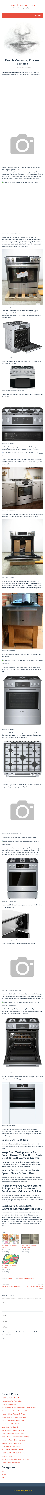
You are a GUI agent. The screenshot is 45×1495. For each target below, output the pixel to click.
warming (30, 1278)
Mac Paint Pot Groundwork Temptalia (13, 1450)
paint (3, 1477)
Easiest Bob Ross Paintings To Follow (13, 1414)
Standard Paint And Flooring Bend (12, 1401)
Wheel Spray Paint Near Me (10, 1427)
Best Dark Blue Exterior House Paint (13, 1420)
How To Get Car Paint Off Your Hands (13, 1430)
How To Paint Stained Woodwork (11, 1285)
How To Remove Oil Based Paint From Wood (15, 1411)
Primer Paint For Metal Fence (10, 1446)
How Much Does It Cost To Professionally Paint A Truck (19, 1408)
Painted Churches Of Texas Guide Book (14, 1417)
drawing (10, 1278)
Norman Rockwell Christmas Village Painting (15, 1437)
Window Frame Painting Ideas (11, 1463)
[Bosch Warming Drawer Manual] (10, 1239)
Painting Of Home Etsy (9, 1456)
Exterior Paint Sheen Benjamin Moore (13, 1433)
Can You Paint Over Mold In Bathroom (34, 1286)
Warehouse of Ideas (22, 5)
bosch (21, 1278)
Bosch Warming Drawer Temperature (29, 1246)
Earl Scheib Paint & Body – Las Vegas (13, 1440)
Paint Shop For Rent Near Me (10, 1398)
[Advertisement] (22, 100)
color (3, 1471)
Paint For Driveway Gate (9, 1404)
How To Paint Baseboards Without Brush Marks (16, 1459)
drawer (26, 1278)
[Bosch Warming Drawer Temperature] (30, 1239)
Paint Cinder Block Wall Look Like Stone (14, 1453)
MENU (40, 16)
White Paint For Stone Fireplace (11, 1424)
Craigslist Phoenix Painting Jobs (11, 1443)
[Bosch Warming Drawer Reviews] (10, 1259)
